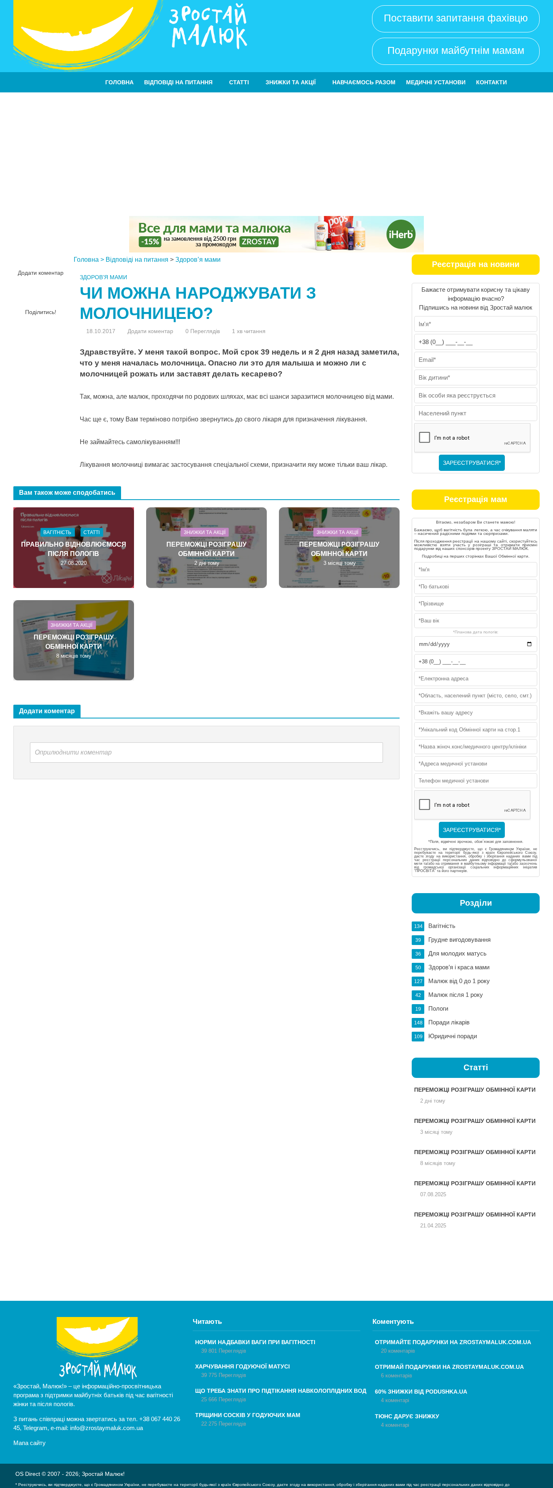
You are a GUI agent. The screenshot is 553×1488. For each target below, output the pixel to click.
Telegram (35, 1427)
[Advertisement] (276, 153)
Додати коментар (41, 272)
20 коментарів (398, 1351)
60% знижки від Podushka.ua (421, 1391)
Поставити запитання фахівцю (456, 18)
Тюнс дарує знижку (407, 1416)
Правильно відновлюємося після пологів (73, 549)
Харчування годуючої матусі (242, 1366)
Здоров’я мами (198, 259)
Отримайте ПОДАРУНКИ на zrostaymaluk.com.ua (453, 1342)
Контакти (491, 82)
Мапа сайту (29, 1442)
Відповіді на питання (178, 82)
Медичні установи (436, 82)
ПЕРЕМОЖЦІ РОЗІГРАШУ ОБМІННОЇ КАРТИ (206, 549)
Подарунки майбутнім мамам (455, 50)
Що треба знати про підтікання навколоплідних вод (280, 1391)
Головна (119, 82)
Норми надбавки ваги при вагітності (255, 1342)
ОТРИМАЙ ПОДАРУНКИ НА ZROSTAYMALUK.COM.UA (449, 1367)
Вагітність (57, 532)
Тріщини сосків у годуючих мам (247, 1415)
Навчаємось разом (364, 82)
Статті (239, 82)
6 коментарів (396, 1376)
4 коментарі (395, 1400)
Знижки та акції (291, 82)
